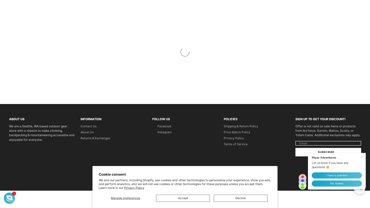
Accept (183, 198)
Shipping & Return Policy (241, 126)
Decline (240, 198)
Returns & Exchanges (95, 138)
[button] (9, 198)
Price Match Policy (237, 132)
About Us (87, 132)
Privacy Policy (134, 188)
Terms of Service (236, 144)
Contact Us (89, 126)
